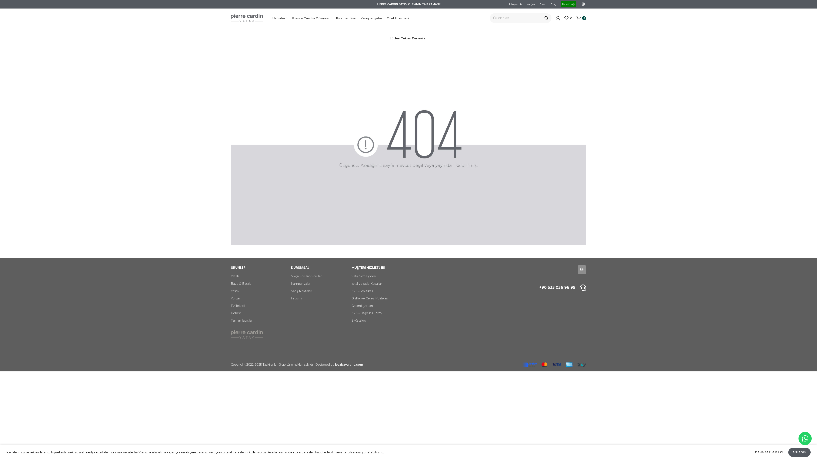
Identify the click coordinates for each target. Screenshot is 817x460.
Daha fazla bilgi (769, 452)
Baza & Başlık (241, 284)
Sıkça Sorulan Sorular (306, 276)
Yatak (235, 276)
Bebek (236, 313)
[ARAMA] (546, 18)
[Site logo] (247, 18)
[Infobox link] (544, 288)
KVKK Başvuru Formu (367, 313)
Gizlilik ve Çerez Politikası (369, 298)
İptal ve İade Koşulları (367, 284)
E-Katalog (358, 320)
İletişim (296, 298)
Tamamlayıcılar (242, 320)
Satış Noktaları (301, 291)
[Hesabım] (558, 18)
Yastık (235, 291)
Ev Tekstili (238, 306)
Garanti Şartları (362, 306)
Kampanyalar (300, 284)
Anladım (799, 452)
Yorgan (236, 298)
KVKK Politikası (362, 291)
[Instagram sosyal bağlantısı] (583, 4)
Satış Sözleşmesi (363, 276)
